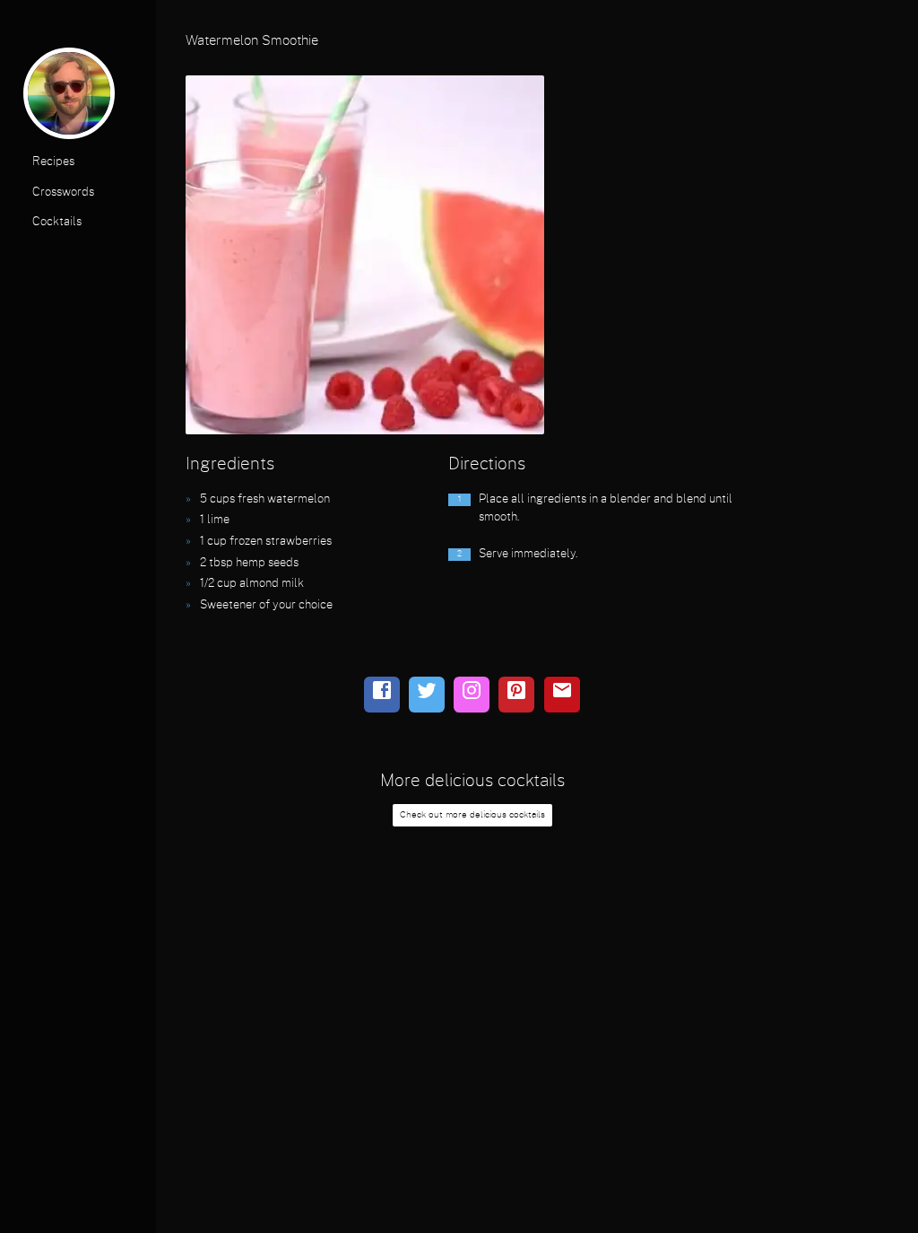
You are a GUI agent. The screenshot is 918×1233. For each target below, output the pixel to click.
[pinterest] (516, 695)
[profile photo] (69, 98)
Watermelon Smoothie (252, 41)
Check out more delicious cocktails (472, 814)
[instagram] (471, 695)
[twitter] (427, 695)
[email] (562, 694)
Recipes (53, 162)
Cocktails (57, 222)
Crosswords (63, 192)
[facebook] (382, 695)
